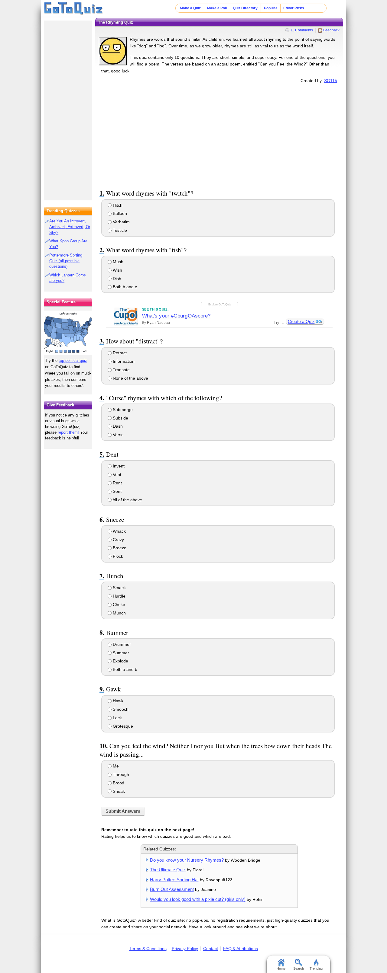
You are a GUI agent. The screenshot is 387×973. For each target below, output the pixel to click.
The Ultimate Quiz (168, 869)
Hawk (117, 700)
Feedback (331, 30)
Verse (118, 434)
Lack (117, 717)
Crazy (118, 539)
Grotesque (122, 726)
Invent (118, 466)
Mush (117, 261)
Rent (117, 482)
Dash (117, 426)
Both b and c (124, 286)
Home (281, 968)
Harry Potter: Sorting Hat (174, 879)
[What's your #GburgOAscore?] (126, 316)
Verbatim (121, 221)
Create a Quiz (301, 321)
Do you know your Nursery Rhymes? (187, 860)
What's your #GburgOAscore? (176, 316)
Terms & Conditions (148, 948)
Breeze (119, 547)
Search (298, 968)
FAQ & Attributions (240, 948)
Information (123, 361)
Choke (118, 604)
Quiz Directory (245, 8)
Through (120, 774)
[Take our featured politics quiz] (68, 333)
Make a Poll (217, 8)
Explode (120, 661)
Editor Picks (293, 8)
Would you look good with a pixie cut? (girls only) (198, 899)
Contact (210, 948)
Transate (121, 369)
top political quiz (73, 360)
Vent (116, 474)
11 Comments (301, 30)
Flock (117, 556)
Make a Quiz (190, 8)
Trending (316, 968)
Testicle (119, 230)
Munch (119, 613)
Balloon (119, 213)
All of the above (127, 499)
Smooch (120, 709)
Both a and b (124, 669)
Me (115, 766)
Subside (120, 418)
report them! (68, 432)
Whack (119, 531)
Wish (117, 270)
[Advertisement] (219, 135)
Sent (117, 491)
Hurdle (118, 596)
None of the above (130, 378)
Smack (119, 587)
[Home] (73, 8)
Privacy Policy (185, 948)
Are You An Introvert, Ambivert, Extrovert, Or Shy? (69, 227)
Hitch (117, 205)
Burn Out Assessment (172, 889)
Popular (270, 8)
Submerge (122, 409)
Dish (116, 278)
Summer (120, 652)
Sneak (118, 791)
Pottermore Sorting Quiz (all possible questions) (65, 261)
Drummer (121, 644)
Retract (119, 352)
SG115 (330, 80)
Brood (118, 782)
